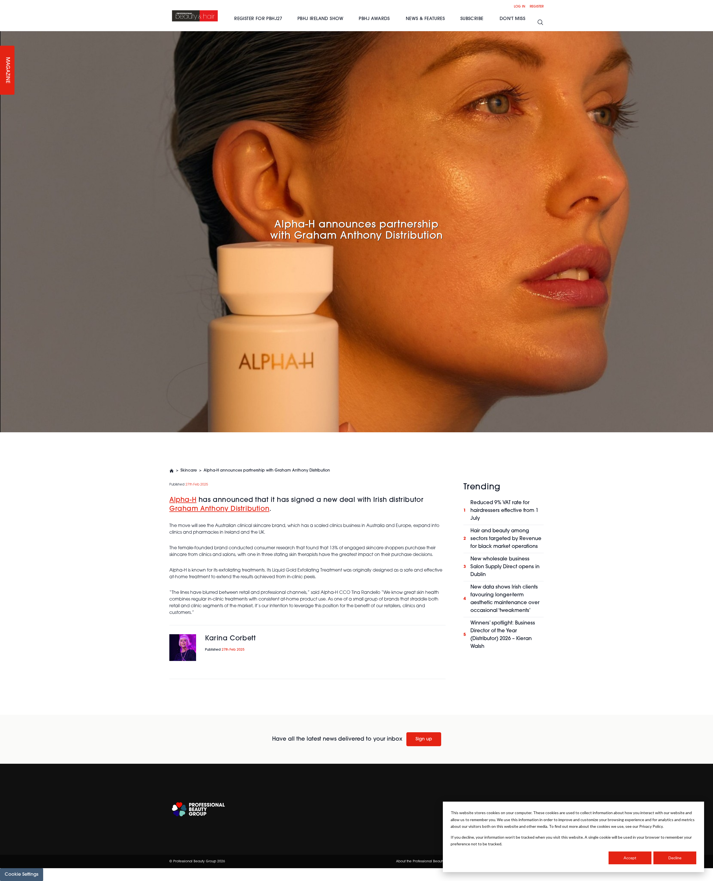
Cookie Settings (21, 874)
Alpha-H (182, 500)
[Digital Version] (4, 34)
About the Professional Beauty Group (426, 861)
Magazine (7, 70)
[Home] (195, 16)
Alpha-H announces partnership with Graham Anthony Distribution (267, 470)
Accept (630, 857)
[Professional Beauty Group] (198, 809)
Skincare (188, 470)
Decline (675, 857)
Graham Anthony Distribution (219, 509)
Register (537, 6)
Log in (519, 6)
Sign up (424, 739)
